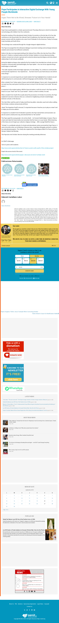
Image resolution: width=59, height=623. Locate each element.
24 (21, 503)
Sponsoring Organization (30, 604)
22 (6, 503)
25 (29, 503)
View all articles (5, 206)
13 (44, 498)
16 (14, 501)
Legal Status (40, 604)
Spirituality (37, 21)
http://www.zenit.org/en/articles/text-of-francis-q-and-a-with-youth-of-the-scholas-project (27, 148)
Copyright (46, 604)
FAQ (16, 604)
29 (6, 506)
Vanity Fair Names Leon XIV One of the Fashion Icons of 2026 (16, 402)
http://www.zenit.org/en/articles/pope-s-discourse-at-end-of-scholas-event (23, 155)
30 (14, 506)
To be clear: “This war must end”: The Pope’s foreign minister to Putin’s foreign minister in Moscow (25, 399)
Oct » (7, 509)
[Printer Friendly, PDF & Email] (5, 158)
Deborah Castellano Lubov (24, 21)
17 (21, 501)
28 (52, 503)
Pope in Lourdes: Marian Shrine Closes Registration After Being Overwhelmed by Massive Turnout (25, 410)
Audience (20, 604)
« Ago (4, 509)
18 (29, 501)
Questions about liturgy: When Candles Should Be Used (21, 435)
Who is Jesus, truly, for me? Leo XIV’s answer (19, 449)
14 (52, 498)
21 (52, 501)
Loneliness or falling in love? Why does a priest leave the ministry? (23, 428)
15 (6, 501)
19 (37, 501)
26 (37, 503)
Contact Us (29, 606)
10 (21, 498)
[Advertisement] (29, 300)
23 (14, 503)
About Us (11, 604)
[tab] (22, 572)
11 (29, 498)
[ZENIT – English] (16, 3)
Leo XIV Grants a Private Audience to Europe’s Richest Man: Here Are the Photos (21, 408)
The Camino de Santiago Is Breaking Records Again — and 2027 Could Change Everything (29, 442)
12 (37, 498)
